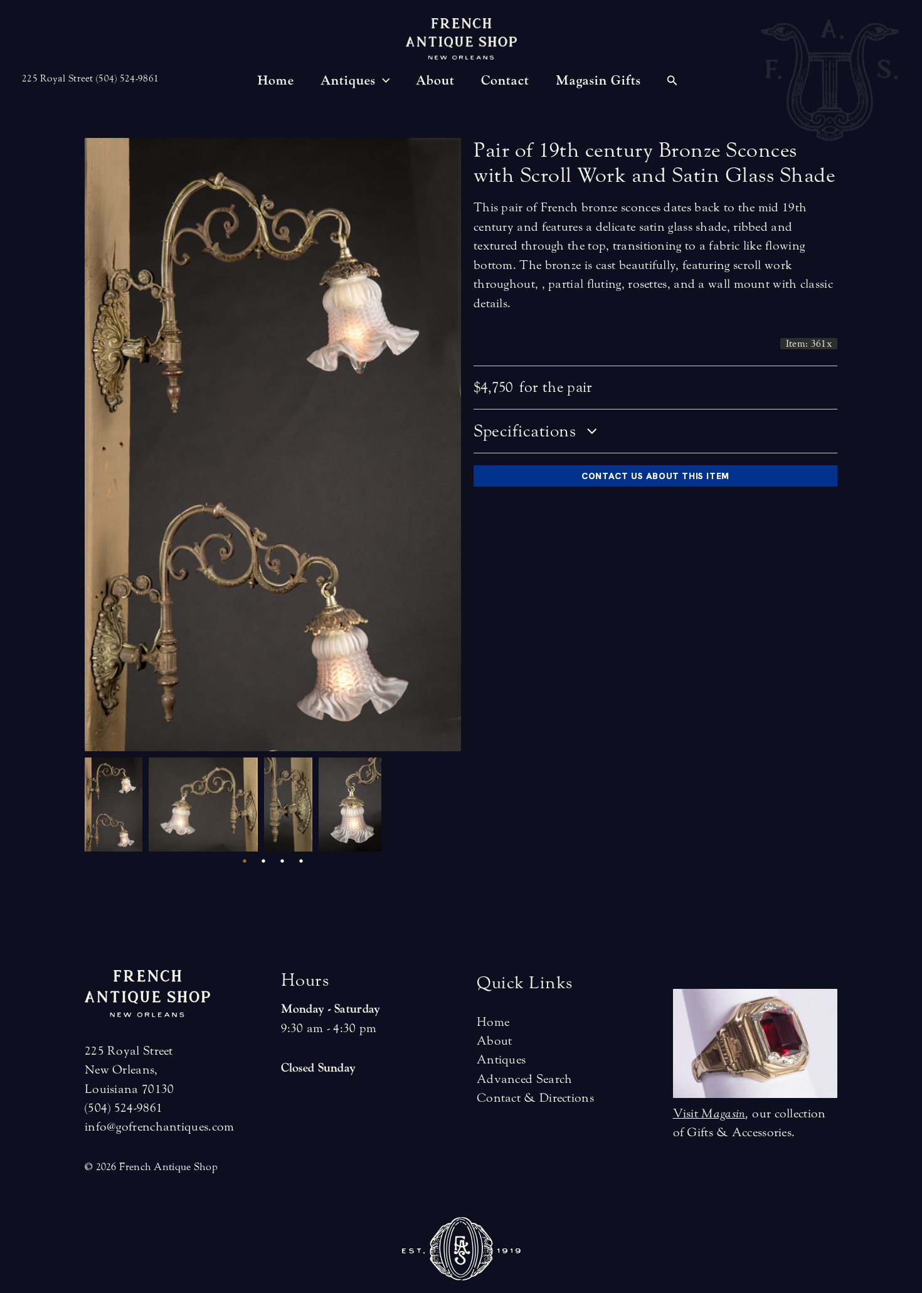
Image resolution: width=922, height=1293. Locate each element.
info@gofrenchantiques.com (160, 1126)
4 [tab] (301, 861)
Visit (709, 1113)
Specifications (527, 431)
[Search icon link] (672, 82)
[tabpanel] (117, 804)
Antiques (501, 1059)
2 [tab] (263, 861)
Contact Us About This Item (655, 476)
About (494, 1040)
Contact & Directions (535, 1097)
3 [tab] (282, 861)
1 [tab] (244, 861)
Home (493, 1022)
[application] (383, 80)
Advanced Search (525, 1079)
